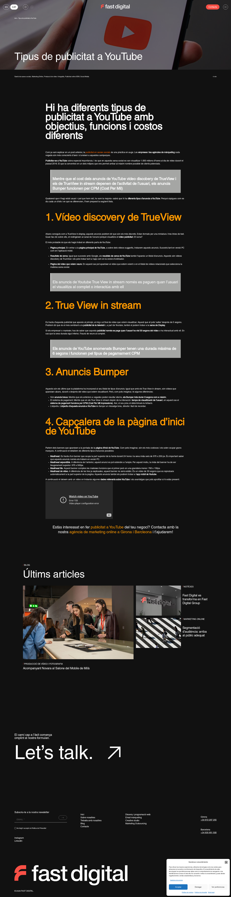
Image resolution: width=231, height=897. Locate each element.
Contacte (84, 827)
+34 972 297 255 (209, 820)
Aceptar (178, 887)
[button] (226, 862)
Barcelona (205, 830)
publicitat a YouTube (107, 527)
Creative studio (132, 821)
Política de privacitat (201, 892)
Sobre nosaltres (87, 818)
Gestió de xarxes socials (22, 76)
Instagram (19, 838)
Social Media (84, 76)
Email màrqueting (133, 818)
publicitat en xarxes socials (98, 152)
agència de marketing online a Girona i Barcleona (110, 532)
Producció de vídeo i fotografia (54, 76)
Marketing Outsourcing (135, 824)
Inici (15, 18)
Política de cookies (187, 892)
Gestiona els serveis (176, 880)
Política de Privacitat (39, 828)
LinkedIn (18, 841)
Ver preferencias (218, 887)
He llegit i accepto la (31, 828)
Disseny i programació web (138, 815)
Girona (204, 817)
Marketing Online (37, 76)
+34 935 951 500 (209, 833)
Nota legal (211, 892)
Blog (82, 824)
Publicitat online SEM (72, 76)
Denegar (198, 887)
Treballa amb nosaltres (91, 821)
